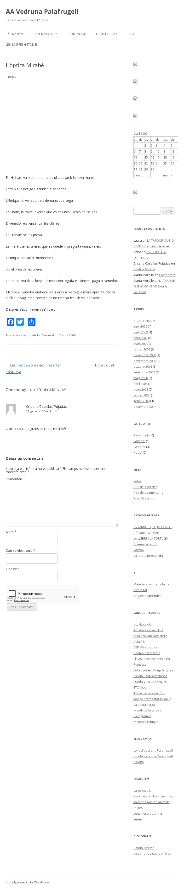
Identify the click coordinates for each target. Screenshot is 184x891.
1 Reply (11, 76)
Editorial (139, 441)
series (138, 819)
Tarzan (138, 550)
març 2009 (140, 343)
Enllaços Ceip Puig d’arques (153, 670)
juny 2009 (140, 326)
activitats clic (142, 624)
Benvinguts (141, 435)
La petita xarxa (144, 704)
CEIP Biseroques (145, 647)
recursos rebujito (145, 722)
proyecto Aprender (147, 596)
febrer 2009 (141, 349)
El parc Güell (106, 365)
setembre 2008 (144, 372)
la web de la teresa (147, 710)
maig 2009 (140, 332)
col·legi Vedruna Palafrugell (153, 750)
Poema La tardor (145, 544)
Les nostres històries (21, 44)
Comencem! (77, 34)
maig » (167, 175)
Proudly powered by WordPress (27, 882)
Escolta (138, 762)
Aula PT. (139, 641)
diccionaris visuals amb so (152, 853)
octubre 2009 (142, 320)
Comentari (14, 479)
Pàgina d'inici (16, 34)
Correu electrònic (20, 550)
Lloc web (13, 569)
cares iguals (142, 790)
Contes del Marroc (146, 653)
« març (138, 175)
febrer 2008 (141, 395)
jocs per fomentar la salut (152, 699)
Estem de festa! (107, 34)
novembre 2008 (144, 361)
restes (138, 808)
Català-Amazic (143, 848)
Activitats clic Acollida (148, 630)
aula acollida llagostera (150, 636)
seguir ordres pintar (147, 813)
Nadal (137, 452)
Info (132, 34)
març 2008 (140, 389)
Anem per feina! (47, 34)
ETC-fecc (139, 687)
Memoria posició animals (151, 802)
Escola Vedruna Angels (150, 681)
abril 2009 (140, 338)
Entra (137, 481)
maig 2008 (140, 378)
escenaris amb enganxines (153, 796)
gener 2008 (141, 401)
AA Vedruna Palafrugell (42, 11)
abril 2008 (140, 384)
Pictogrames (142, 716)
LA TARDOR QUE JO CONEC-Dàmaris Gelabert (154, 286)
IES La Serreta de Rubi (149, 693)
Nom (11, 532)
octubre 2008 (142, 366)
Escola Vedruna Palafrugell (153, 756)
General (48, 335)
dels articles (145, 487)
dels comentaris (148, 492)
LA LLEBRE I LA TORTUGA (150, 538)
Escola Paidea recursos (150, 676)
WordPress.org (144, 498)
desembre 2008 (144, 355)
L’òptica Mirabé (144, 269)
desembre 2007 (144, 406)
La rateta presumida (148, 555)
